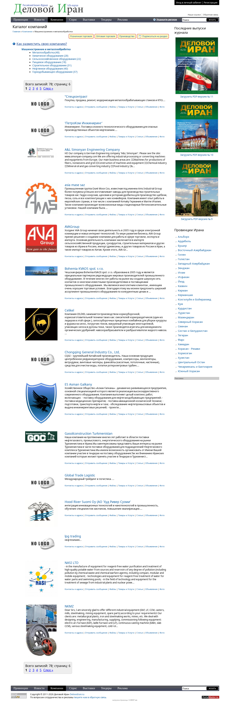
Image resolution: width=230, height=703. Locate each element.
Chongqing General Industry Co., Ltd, (92, 352)
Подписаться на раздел (154, 36)
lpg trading (73, 536)
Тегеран (183, 335)
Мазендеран (186, 317)
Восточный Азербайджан (194, 250)
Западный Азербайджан (194, 263)
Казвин (182, 286)
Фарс (181, 339)
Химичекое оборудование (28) (50, 55)
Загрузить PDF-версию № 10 (196, 154)
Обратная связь (210, 14)
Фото (162, 106)
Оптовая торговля (105, 36)
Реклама (123, 19)
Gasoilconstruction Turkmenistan (88, 433)
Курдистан (185, 308)
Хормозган (185, 353)
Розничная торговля (81, 36)
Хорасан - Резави (189, 348)
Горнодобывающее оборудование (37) (54, 71)
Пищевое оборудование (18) (49, 62)
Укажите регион (167, 19)
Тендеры (106, 19)
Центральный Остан (191, 362)
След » (48, 88)
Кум (180, 304)
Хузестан (183, 357)
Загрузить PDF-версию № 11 (196, 96)
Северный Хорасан (190, 322)
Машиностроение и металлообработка (46, 49)
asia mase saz (75, 185)
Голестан (184, 259)
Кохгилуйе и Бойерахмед (194, 299)
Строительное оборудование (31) (52, 65)
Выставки (89, 19)
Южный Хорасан (189, 371)
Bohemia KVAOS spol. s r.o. (84, 268)
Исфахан (183, 277)
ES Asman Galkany (78, 384)
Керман (183, 290)
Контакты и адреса (74, 106)
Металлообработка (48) (45, 52)
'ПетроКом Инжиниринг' (83, 123)
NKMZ (69, 606)
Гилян (182, 254)
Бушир (182, 245)
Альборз (183, 236)
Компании (56, 19)
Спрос (73, 19)
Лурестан (184, 313)
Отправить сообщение (96, 106)
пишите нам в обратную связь (90, 697)
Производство (126, 36)
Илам (181, 272)
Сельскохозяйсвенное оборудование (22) (56, 59)
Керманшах (185, 295)
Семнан (183, 326)
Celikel (69, 310)
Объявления (151, 106)
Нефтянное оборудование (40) (50, 68)
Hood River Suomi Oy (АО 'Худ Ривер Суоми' (98, 502)
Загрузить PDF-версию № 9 (197, 219)
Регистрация (210, 2)
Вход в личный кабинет (188, 2)
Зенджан (184, 268)
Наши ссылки (194, 14)
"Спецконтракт (76, 96)
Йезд (181, 281)
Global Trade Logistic (80, 475)
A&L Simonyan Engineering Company (92, 149)
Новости (39, 19)
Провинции (20, 19)
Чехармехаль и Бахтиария (195, 366)
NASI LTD (72, 562)
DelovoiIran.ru (77, 694)
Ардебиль (184, 241)
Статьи (139, 106)
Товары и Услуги (126, 106)
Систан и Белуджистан (193, 330)
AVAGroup (72, 226)
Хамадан (183, 344)
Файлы (112, 106)
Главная (16, 31)
